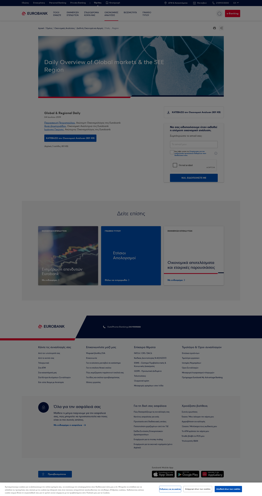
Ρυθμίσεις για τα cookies (170, 489)
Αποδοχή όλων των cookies (228, 489)
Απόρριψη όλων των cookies (197, 489)
